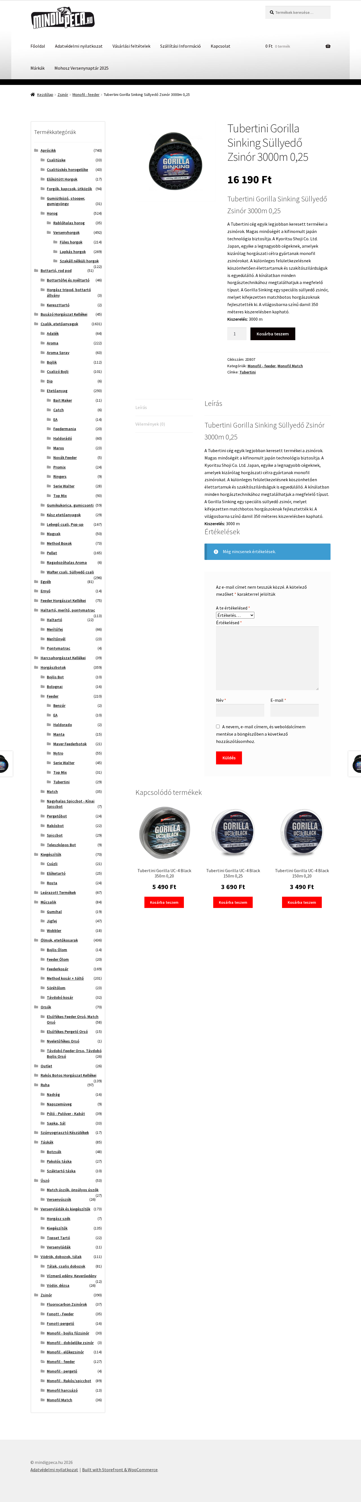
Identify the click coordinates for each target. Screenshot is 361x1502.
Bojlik (52, 362)
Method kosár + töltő (65, 978)
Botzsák (54, 1151)
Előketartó (56, 873)
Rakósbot (55, 825)
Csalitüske (56, 159)
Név (221, 700)
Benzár (59, 705)
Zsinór (63, 94)
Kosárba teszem (273, 334)
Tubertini (247, 372)
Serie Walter (63, 486)
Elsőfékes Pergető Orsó (67, 1031)
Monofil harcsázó (62, 1390)
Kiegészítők (51, 854)
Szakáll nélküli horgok (79, 260)
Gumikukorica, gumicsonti (70, 505)
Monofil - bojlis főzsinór (68, 1333)
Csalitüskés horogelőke (67, 169)
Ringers (60, 476)
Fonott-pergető (60, 1323)
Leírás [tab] (141, 407)
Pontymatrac (58, 648)
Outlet (46, 1065)
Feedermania (64, 428)
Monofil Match (290, 365)
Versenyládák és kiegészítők (65, 1208)
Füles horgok (71, 242)
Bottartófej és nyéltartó (68, 280)
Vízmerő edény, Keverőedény (71, 1275)
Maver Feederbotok (70, 743)
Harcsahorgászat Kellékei (63, 657)
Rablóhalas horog (69, 222)
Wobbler (54, 930)
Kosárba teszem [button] (164, 902)
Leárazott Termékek (58, 892)
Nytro (58, 753)
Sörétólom (56, 987)
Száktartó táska (61, 1170)
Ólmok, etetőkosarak (59, 940)
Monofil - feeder (86, 94)
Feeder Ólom (58, 959)
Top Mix (60, 495)
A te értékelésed (233, 608)
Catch (58, 409)
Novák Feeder (65, 457)
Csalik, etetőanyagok (59, 323)
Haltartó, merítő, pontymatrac (68, 610)
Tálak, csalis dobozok (66, 1266)
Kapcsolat (220, 46)
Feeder (52, 696)
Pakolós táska (59, 1161)
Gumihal (54, 911)
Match (52, 791)
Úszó (45, 1180)
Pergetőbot (57, 816)
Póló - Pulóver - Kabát (66, 1113)
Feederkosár (57, 968)
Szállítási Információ (180, 46)
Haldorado (62, 724)
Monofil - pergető (62, 1371)
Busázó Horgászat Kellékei (64, 314)
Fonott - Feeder (60, 1313)
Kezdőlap (45, 94)
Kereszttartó (58, 304)
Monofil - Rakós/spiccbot (69, 1380)
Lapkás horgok (73, 251)
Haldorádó (62, 438)
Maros (58, 447)
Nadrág (53, 1094)
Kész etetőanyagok (64, 514)
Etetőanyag (57, 390)
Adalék (53, 333)
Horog (52, 213)
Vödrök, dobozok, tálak (61, 1256)
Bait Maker (62, 400)
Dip (50, 381)
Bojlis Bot (55, 676)
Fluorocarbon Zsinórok (67, 1304)
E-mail (278, 700)
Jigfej (52, 920)
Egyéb (46, 581)
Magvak (53, 533)
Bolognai (55, 686)
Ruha (45, 1084)
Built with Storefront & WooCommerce (120, 1469)
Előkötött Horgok (62, 179)
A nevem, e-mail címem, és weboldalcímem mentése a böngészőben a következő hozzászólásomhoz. (260, 734)
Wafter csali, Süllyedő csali (70, 572)
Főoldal (37, 46)
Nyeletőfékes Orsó (63, 1041)
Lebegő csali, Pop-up (65, 524)
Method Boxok (59, 543)
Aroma (52, 343)
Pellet (52, 552)
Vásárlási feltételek (131, 46)
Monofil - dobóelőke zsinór (70, 1342)
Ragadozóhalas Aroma (67, 562)
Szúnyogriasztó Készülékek (65, 1132)
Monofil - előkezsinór (65, 1351)
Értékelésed (229, 622)
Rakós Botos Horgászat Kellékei (68, 1075)
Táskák (47, 1142)
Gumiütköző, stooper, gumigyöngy (66, 201)
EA (55, 419)
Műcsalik (48, 902)
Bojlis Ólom (57, 949)
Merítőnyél (56, 638)
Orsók (46, 1007)
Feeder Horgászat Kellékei (63, 600)
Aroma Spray (58, 352)
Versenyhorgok (66, 232)
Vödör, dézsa (58, 1285)
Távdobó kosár (60, 997)
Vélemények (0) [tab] (150, 424)
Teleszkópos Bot (61, 844)
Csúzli (52, 863)
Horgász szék (58, 1218)
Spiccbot (55, 835)
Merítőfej (55, 629)
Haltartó (54, 619)
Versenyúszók (59, 1199)
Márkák (37, 68)
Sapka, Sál (56, 1123)
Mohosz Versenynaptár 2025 (81, 68)
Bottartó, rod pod (56, 270)
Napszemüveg (59, 1104)
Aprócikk (48, 150)
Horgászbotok (53, 667)
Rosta (52, 882)
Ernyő (45, 590)
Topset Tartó (58, 1237)
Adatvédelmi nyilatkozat (79, 46)
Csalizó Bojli (58, 371)
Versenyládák (59, 1247)
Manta (59, 734)
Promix (59, 467)
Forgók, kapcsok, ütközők (69, 188)
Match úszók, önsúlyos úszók (72, 1189)
